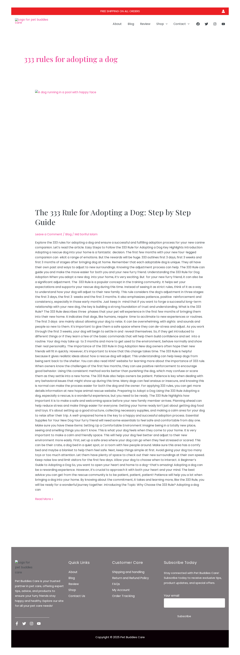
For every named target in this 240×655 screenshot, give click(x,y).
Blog (131, 24)
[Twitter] (206, 24)
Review (145, 24)
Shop (160, 24)
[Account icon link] (223, 11)
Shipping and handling (128, 572)
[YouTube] (223, 24)
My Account (121, 590)
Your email (171, 595)
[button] (166, 24)
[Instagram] (215, 24)
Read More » (44, 499)
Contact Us (76, 596)
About (117, 24)
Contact (179, 24)
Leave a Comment (48, 234)
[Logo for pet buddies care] (24, 567)
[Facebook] (198, 24)
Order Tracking (123, 596)
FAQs (116, 584)
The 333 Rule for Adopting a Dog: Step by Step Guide (113, 217)
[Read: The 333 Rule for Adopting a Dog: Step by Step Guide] (120, 146)
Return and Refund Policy (130, 578)
